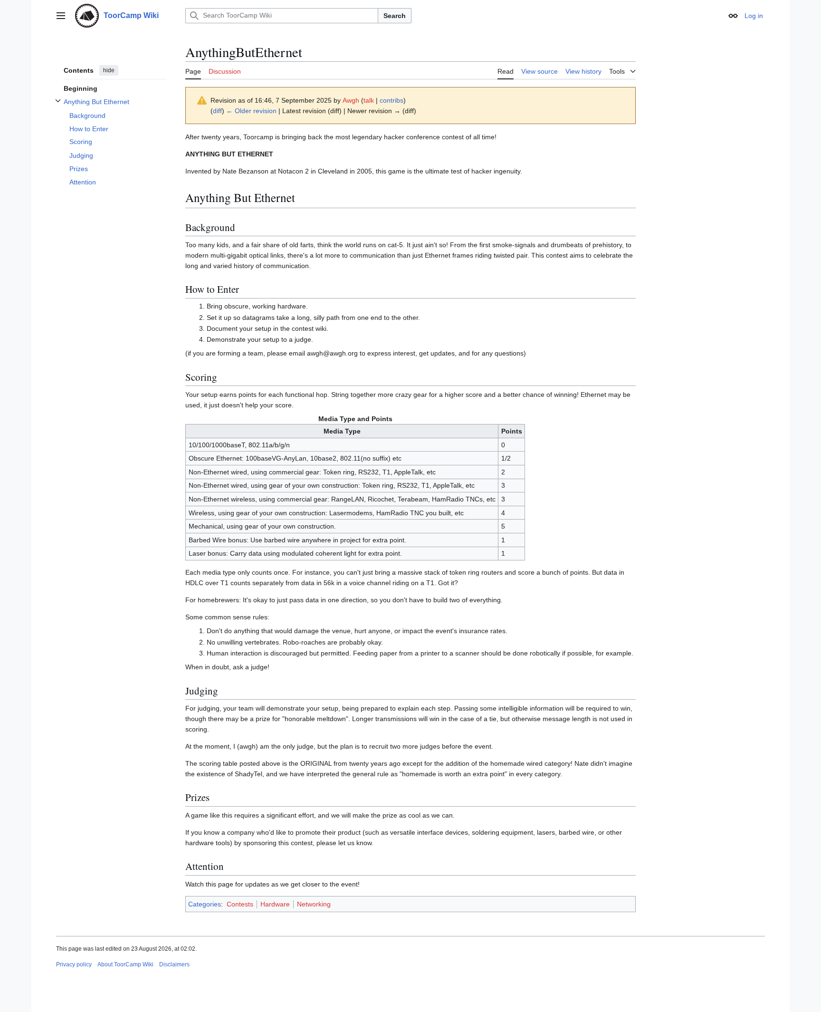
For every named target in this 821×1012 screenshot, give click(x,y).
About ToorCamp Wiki (125, 964)
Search (394, 15)
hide (109, 70)
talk (368, 100)
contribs (391, 100)
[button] (60, 15)
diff (217, 111)
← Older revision (251, 111)
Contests (240, 904)
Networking (314, 904)
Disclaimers (174, 964)
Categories (204, 904)
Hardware (275, 904)
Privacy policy (74, 964)
